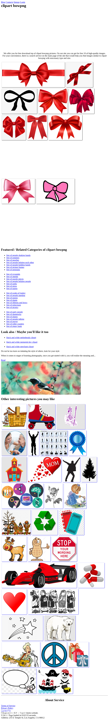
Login (22, 2)
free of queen (11, 288)
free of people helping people (18, 281)
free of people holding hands (18, 265)
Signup (17, 2)
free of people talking (15, 319)
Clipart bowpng (8, 84)
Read (3, 360)
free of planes (12, 317)
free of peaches (12, 260)
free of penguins (13, 270)
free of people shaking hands (18, 255)
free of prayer (12, 321)
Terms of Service (8, 706)
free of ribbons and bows (16, 302)
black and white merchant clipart (20, 346)
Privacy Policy (7, 708)
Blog (3, 2)
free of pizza (11, 286)
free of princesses (13, 305)
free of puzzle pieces (15, 279)
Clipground (13, 712)
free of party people (14, 312)
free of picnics (12, 307)
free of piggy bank (14, 326)
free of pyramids (13, 274)
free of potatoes (12, 258)
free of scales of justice (15, 293)
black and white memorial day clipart (21, 342)
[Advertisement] (54, 30)
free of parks (11, 284)
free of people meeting (15, 295)
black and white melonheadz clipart (21, 337)
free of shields (12, 276)
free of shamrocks (13, 314)
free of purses (12, 298)
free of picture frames (15, 267)
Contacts (9, 2)
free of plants (11, 300)
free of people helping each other (20, 262)
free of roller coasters (15, 324)
